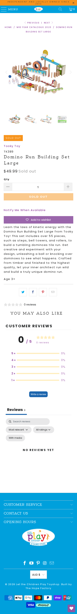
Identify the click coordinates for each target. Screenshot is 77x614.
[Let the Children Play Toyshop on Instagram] (45, 563)
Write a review (38, 394)
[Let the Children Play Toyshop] (38, 9)
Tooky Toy (12, 146)
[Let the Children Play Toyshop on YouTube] (31, 563)
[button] (38, 353)
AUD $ (36, 575)
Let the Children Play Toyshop (38, 584)
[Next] (70, 72)
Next (47, 22)
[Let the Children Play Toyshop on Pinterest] (38, 563)
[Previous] (7, 72)
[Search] (60, 9)
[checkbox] (15, 438)
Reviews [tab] (16, 409)
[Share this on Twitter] (23, 292)
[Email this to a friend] (53, 292)
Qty (7, 179)
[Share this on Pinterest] (43, 292)
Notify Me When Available (25, 210)
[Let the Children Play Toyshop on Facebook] (25, 563)
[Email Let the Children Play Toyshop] (52, 563)
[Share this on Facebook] (33, 292)
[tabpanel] (38, 454)
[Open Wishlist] (71, 608)
